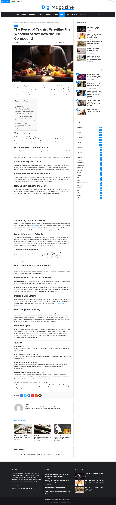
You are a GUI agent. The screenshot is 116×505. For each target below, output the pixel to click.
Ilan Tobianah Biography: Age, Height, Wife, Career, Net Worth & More (94, 84)
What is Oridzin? (20, 106)
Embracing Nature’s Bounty (25, 125)
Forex (79, 198)
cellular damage (35, 225)
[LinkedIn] (28, 395)
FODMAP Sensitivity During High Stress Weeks (93, 50)
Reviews (80, 167)
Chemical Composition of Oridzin (25, 111)
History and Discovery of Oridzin (24, 108)
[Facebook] (21, 395)
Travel (56, 14)
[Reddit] (36, 395)
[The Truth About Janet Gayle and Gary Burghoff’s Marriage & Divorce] (81, 103)
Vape (79, 193)
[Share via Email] (40, 395)
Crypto (80, 152)
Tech (79, 132)
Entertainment (32, 14)
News (67, 14)
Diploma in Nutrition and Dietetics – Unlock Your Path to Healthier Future (62, 437)
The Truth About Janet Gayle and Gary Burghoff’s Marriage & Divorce (93, 103)
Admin (18, 42)
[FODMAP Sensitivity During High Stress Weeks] (81, 51)
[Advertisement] (42, 208)
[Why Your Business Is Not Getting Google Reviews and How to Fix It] (81, 36)
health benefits (28, 151)
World (79, 195)
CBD (79, 188)
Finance (80, 170)
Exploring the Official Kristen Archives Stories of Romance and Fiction (94, 76)
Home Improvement (83, 183)
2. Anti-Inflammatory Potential (26, 116)
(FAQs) (18, 129)
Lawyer (80, 185)
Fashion (80, 157)
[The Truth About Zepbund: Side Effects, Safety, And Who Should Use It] (42, 429)
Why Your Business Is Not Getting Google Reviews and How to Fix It (94, 35)
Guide (80, 130)
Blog (79, 142)
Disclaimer (70, 502)
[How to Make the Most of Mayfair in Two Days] (81, 44)
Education (81, 165)
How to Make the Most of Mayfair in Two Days (22, 1)
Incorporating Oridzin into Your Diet (25, 122)
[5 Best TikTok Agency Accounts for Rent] (81, 29)
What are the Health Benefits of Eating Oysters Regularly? (22, 436)
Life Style (40, 14)
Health (62, 14)
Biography (81, 162)
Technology (48, 14)
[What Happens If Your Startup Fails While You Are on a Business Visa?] (81, 58)
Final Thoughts (20, 127)
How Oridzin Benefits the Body (24, 113)
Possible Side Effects (21, 123)
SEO (79, 178)
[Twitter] (25, 395)
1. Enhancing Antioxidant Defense (26, 115)
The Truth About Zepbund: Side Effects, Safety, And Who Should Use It (42, 437)
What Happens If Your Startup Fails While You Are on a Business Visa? (94, 57)
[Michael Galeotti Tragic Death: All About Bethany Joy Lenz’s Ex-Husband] (81, 93)
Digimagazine (58, 499)
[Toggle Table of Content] (33, 104)
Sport (79, 175)
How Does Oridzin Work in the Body (25, 120)
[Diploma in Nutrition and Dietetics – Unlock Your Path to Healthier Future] (62, 429)
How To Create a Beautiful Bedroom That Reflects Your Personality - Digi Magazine (40, 454)
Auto (79, 172)
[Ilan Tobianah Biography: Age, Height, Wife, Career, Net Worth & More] (81, 84)
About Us (49, 502)
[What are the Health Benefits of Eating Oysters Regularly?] (23, 429)
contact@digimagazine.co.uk (27, 488)
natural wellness (42, 86)
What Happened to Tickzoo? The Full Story (93, 110)
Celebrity (80, 147)
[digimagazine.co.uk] (58, 7)
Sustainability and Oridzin (23, 110)
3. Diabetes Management (25, 118)
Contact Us (74, 14)
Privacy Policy (62, 502)
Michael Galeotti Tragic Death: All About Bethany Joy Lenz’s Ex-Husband (94, 93)
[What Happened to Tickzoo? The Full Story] (81, 112)
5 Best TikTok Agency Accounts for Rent (93, 28)
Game (80, 160)
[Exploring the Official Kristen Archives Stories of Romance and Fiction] (81, 77)
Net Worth (81, 180)
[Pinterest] (32, 395)
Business (23, 14)
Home (17, 14)
